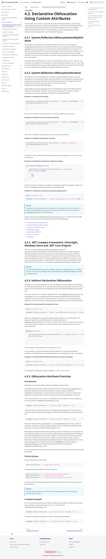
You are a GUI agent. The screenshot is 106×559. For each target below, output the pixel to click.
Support (41, 544)
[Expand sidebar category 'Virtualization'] (21, 68)
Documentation (25, 2)
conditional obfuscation (62, 370)
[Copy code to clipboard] (82, 101)
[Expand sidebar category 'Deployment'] (21, 77)
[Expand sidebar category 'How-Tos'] (21, 82)
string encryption (42, 398)
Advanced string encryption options (37, 225)
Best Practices (14, 547)
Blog (70, 544)
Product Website (74, 542)
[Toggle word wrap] (79, 101)
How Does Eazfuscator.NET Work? (20, 544)
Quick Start (13, 542)
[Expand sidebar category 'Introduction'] (21, 12)
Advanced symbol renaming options (37, 222)
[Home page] (26, 7)
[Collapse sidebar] (11, 533)
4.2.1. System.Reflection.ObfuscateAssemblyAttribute (96, 8)
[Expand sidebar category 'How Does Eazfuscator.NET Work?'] (21, 18)
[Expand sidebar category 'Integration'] (21, 74)
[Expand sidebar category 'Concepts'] (21, 71)
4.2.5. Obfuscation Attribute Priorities (94, 26)
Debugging (30, 237)
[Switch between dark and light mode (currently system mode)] (87, 2)
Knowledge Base (36, 2)
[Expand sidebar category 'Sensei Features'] (21, 66)
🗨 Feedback (71, 2)
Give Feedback (43, 542)
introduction (52, 505)
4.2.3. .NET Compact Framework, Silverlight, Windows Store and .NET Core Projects (95, 17)
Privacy (71, 547)
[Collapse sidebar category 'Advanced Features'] (21, 22)
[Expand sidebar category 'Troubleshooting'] (21, 85)
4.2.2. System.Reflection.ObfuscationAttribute (96, 12)
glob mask (58, 347)
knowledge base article (33, 212)
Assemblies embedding (34, 232)
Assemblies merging (33, 230)
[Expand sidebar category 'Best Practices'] (21, 80)
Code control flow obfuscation (36, 227)
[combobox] (97, 2)
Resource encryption (33, 234)
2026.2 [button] (62, 2)
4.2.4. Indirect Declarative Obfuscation (93, 22)
